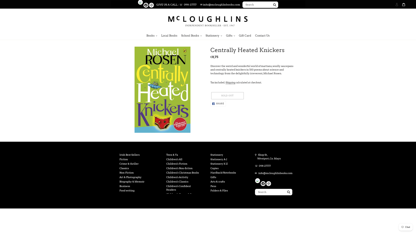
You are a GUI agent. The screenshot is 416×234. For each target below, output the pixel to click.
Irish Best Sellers (129, 154)
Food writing (127, 190)
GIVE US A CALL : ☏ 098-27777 (176, 4)
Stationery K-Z (219, 163)
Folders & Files (219, 190)
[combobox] (260, 4)
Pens (213, 186)
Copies (214, 168)
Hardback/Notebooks (223, 172)
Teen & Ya (172, 154)
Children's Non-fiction (179, 168)
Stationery (216, 154)
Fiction (123, 159)
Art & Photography (130, 177)
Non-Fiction (126, 172)
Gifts (213, 177)
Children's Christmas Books (182, 172)
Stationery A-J (218, 159)
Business (124, 186)
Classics (124, 168)
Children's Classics (177, 181)
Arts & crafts (217, 181)
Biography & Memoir (131, 181)
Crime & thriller (129, 163)
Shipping (230, 82)
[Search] (392, 20)
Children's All (174, 159)
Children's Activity (177, 177)
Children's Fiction (176, 163)
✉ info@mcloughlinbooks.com (220, 4)
